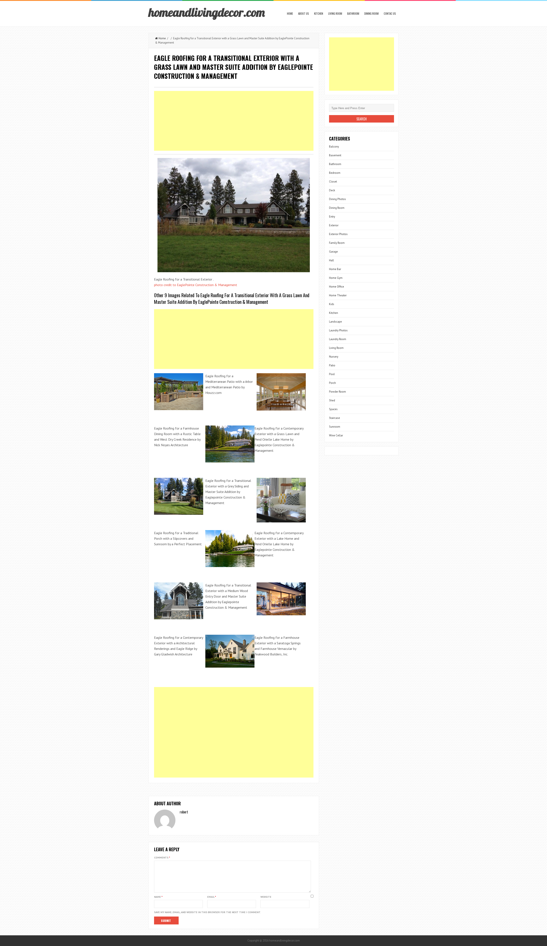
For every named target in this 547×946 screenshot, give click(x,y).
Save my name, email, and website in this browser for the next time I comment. (207, 912)
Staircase (334, 418)
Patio (332, 365)
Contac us (390, 13)
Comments (162, 857)
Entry (332, 216)
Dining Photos (337, 199)
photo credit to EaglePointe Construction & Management (195, 285)
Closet (333, 181)
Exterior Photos (338, 234)
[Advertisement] (233, 121)
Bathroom (353, 13)
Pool (332, 374)
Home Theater (338, 295)
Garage (333, 251)
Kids (331, 304)
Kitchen (318, 13)
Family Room (337, 243)
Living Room (335, 13)
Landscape (335, 321)
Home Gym (336, 278)
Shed (332, 400)
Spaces (333, 409)
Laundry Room (337, 339)
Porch (332, 383)
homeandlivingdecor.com (207, 12)
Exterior (333, 225)
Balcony (334, 146)
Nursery (333, 356)
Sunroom (334, 426)
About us (303, 13)
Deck (332, 190)
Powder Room (337, 391)
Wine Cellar (336, 435)
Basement (335, 155)
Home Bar (335, 269)
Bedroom (334, 173)
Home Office (336, 286)
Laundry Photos (338, 330)
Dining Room (371, 13)
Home (290, 13)
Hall (331, 260)
